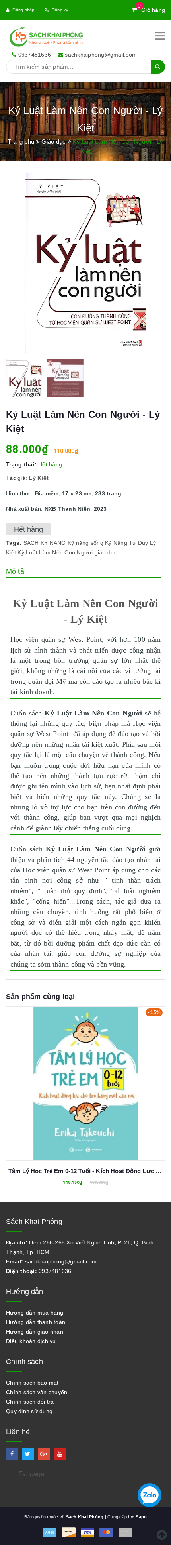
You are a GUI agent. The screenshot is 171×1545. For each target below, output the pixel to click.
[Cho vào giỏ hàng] (85, 1077)
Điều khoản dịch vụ (31, 1341)
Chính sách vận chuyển (36, 1392)
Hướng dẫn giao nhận (34, 1331)
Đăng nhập (23, 10)
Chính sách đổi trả (30, 1401)
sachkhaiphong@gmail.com (101, 54)
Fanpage (31, 1474)
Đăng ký (60, 10)
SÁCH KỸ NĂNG (44, 543)
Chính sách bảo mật (32, 1382)
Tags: (14, 543)
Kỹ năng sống (85, 543)
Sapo (141, 1517)
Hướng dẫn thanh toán (35, 1322)
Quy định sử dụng (29, 1411)
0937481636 (34, 54)
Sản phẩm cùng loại (40, 997)
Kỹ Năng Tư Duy (126, 543)
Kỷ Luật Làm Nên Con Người (55, 552)
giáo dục (106, 552)
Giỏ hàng (151, 10)
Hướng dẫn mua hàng (35, 1312)
